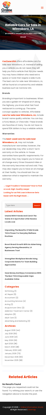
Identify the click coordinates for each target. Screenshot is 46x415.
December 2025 (12, 357)
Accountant (10, 297)
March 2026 (10, 347)
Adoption (9, 314)
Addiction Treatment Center (17, 311)
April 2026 (9, 343)
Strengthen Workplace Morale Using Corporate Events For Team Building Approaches (21, 261)
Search (37, 205)
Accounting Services (13, 301)
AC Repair (9, 294)
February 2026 (11, 350)
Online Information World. (31, 407)
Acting (7, 304)
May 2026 (9, 340)
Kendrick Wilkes (14, 33)
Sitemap (32, 409)
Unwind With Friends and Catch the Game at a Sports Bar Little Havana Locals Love (21, 219)
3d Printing (9, 291)
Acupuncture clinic (13, 307)
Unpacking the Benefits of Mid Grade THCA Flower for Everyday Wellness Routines (21, 233)
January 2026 (10, 353)
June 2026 (9, 337)
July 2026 (9, 333)
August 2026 (10, 330)
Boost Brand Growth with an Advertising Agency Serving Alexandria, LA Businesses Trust (23, 247)
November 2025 (11, 360)
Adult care (9, 317)
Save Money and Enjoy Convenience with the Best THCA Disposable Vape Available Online (23, 276)
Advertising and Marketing (16, 321)
